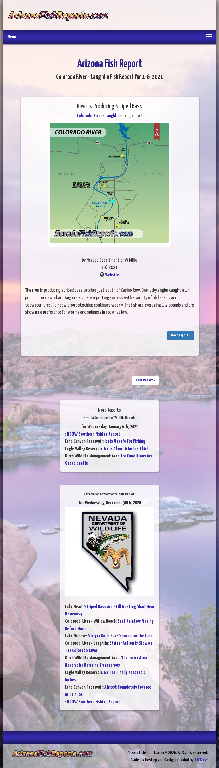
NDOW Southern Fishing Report (93, 434)
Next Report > (180, 335)
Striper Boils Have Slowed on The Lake (120, 636)
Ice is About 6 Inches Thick (126, 448)
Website (112, 275)
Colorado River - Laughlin (98, 115)
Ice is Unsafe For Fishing (124, 441)
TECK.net (201, 760)
